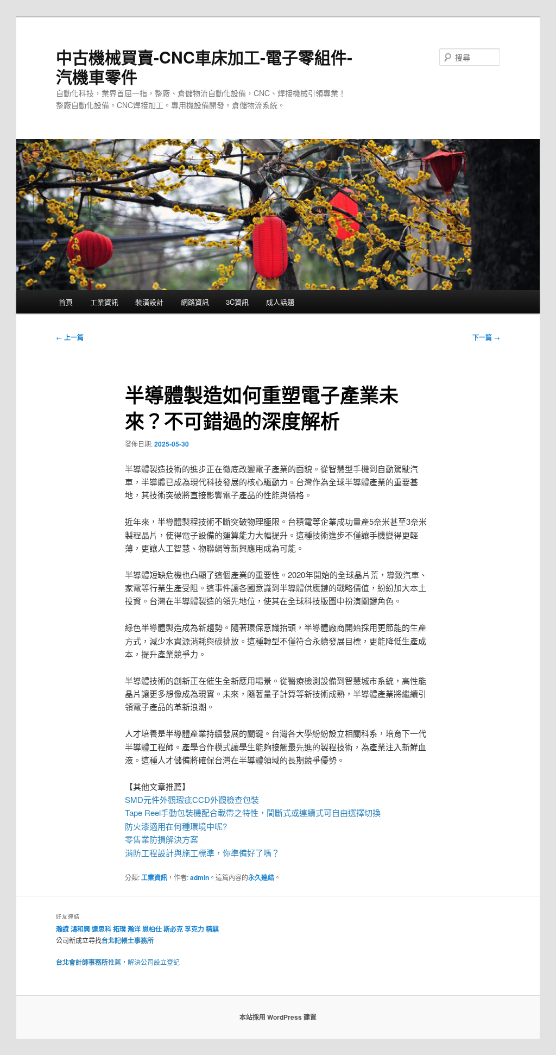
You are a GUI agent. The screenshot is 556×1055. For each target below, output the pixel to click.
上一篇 (70, 337)
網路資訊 (195, 302)
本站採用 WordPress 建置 (278, 1017)
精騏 (213, 929)
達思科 (101, 929)
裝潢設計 (149, 302)
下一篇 (486, 337)
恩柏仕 (152, 929)
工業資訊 (104, 302)
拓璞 (119, 929)
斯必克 (173, 929)
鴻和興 (80, 929)
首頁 (66, 302)
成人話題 (280, 302)
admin (199, 877)
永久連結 (261, 877)
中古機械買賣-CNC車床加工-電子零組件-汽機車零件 (204, 66)
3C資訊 (237, 302)
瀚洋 (134, 929)
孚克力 (194, 929)
